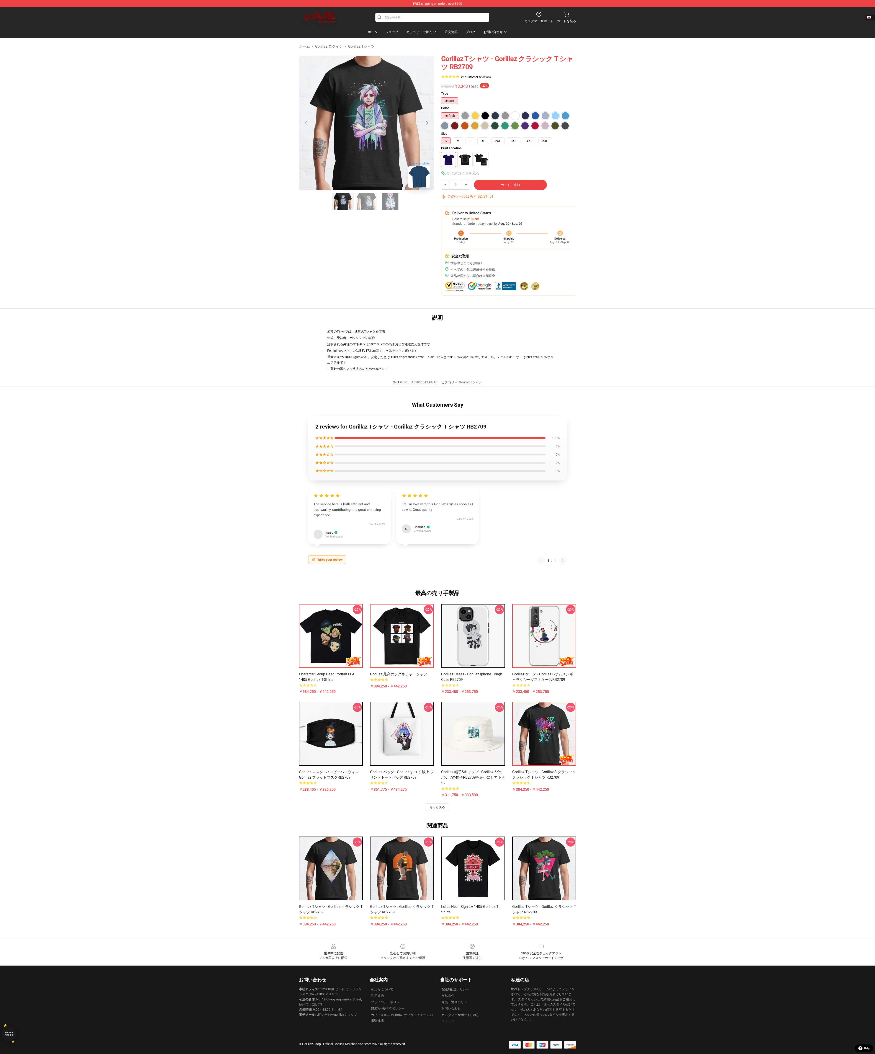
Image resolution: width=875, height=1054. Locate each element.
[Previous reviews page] (541, 560)
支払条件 (448, 995)
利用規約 (377, 995)
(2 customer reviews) (476, 77)
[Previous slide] (306, 123)
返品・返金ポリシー (456, 1002)
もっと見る (437, 807)
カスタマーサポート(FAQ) (460, 1015)
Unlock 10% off (9, 1033)
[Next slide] (427, 123)
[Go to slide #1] (343, 201)
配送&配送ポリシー (455, 989)
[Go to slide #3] (390, 201)
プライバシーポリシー (387, 1002)
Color (445, 108)
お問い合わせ (451, 1008)
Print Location (451, 148)
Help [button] (867, 1048)
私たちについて (382, 989)
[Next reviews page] (563, 560)
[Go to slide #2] (366, 201)
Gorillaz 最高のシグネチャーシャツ (398, 674)
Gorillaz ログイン (329, 46)
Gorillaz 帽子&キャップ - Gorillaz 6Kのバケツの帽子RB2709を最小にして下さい (473, 777)
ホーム (304, 46)
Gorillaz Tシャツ (361, 46)
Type (444, 93)
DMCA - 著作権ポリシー (387, 1008)
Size (444, 133)
